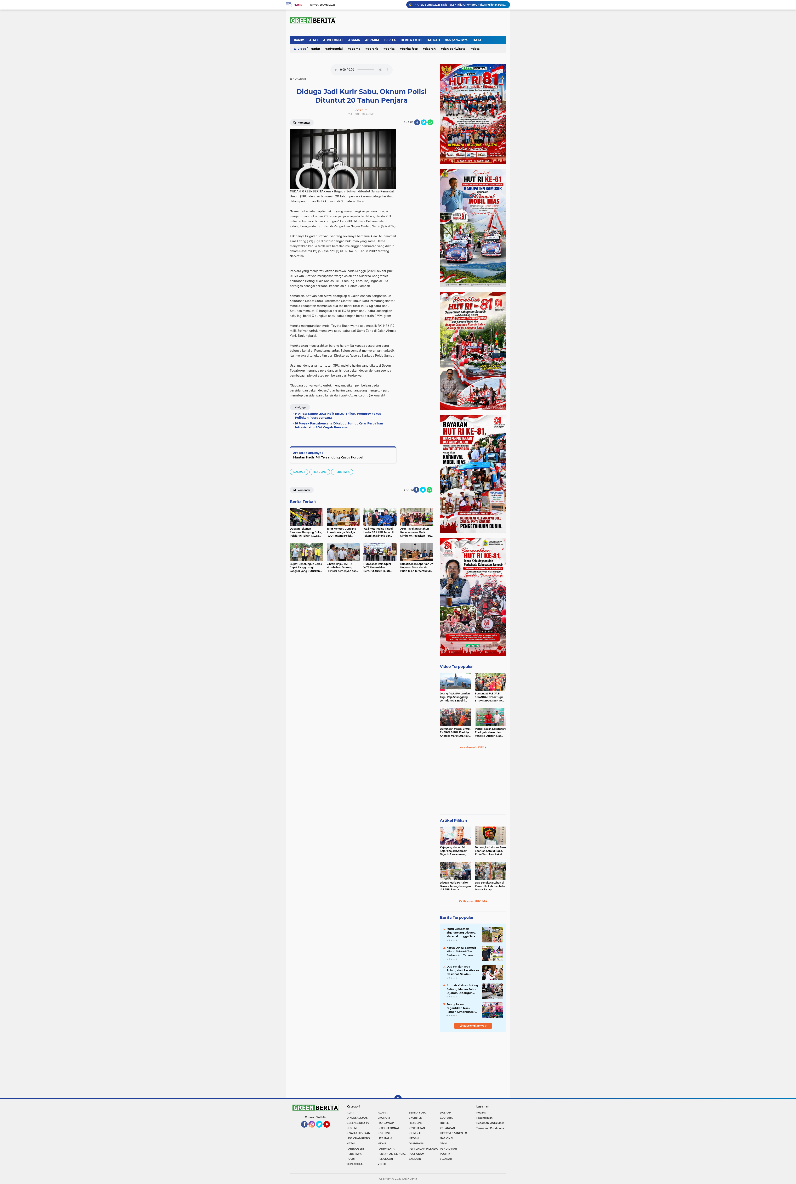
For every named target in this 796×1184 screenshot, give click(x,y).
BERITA (390, 40)
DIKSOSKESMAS (357, 1117)
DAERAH (433, 40)
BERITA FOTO (411, 40)
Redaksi (481, 1112)
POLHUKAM (416, 1153)
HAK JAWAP (386, 1122)
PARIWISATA (386, 1148)
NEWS (382, 1143)
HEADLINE (319, 471)
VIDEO (382, 1164)
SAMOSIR (415, 1158)
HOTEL (444, 1122)
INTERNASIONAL (388, 1128)
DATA (477, 40)
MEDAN (414, 1138)
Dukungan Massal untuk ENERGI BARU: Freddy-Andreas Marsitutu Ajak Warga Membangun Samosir (455, 732)
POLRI (351, 1158)
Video (301, 49)
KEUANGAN (447, 1128)
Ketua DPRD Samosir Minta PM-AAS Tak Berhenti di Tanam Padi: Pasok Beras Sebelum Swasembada (463, 951)
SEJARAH (446, 1158)
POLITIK (445, 1153)
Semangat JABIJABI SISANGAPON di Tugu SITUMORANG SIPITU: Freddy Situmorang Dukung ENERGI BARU (489, 697)
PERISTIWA (342, 471)
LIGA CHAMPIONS (358, 1138)
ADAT (313, 40)
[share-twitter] (424, 122)
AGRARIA (372, 40)
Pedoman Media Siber (490, 1122)
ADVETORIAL (333, 40)
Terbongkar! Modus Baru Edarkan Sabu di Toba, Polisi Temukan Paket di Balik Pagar (490, 851)
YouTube (329, 1129)
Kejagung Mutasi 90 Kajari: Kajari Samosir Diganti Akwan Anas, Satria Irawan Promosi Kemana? (454, 851)
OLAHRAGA (416, 1143)
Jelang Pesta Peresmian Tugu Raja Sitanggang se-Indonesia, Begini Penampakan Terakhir (455, 697)
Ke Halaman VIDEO (472, 747)
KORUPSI (384, 1133)
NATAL (351, 1143)
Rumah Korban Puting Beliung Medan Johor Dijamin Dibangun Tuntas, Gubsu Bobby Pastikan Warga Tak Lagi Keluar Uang (462, 989)
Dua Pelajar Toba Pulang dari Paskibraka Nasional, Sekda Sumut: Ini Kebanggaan (463, 970)
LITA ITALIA (385, 1138)
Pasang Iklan (484, 1117)
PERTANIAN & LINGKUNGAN (393, 1153)
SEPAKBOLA (355, 1164)
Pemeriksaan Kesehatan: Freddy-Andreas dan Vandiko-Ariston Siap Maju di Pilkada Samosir (490, 732)
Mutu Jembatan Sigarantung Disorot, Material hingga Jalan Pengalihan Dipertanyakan (462, 932)
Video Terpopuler (456, 666)
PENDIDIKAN (448, 1148)
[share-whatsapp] (430, 122)
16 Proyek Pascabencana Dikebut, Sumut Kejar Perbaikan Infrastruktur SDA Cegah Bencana (460, 4)
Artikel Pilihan (453, 820)
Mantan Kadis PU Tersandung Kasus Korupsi (328, 457)
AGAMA (354, 40)
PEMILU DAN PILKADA (423, 1148)
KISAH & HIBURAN (358, 1133)
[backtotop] (398, 1099)
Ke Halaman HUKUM (472, 901)
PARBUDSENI (355, 1148)
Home (298, 5)
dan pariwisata (456, 40)
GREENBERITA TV (358, 1122)
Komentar (303, 122)
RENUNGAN (385, 1158)
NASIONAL (447, 1138)
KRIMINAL (415, 1133)
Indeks (299, 40)
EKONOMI (384, 1117)
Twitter (321, 1129)
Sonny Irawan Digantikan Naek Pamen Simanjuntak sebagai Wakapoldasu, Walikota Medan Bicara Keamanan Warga (462, 1008)
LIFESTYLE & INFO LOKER (455, 1133)
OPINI (444, 1143)
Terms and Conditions (490, 1128)
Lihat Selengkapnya (472, 1025)
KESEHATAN (417, 1128)
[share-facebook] (417, 122)
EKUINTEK (415, 1117)
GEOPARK (446, 1117)
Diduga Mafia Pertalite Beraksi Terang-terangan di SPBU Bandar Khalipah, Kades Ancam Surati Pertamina (455, 886)
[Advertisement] (473, 784)
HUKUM (352, 1128)
